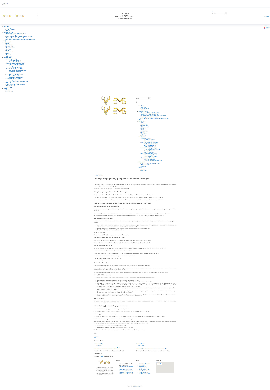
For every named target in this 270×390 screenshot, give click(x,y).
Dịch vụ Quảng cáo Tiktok (15, 67)
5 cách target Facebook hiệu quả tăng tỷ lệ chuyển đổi (107, 348)
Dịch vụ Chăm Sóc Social (15, 61)
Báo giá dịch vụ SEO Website (16, 77)
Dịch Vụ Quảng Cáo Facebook (16, 64)
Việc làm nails (9, 91)
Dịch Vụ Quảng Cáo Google (15, 66)
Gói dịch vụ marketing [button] (11, 59)
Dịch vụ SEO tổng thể (14, 75)
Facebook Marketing (98, 175)
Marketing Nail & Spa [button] (9, 32)
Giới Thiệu (8, 28)
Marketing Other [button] (7, 57)
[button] (264, 26)
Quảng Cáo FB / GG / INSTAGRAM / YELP (16, 33)
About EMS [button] (6, 26)
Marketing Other (142, 136)
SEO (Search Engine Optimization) (149, 153)
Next (95, 337)
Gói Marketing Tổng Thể (15, 60)
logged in (102, 356)
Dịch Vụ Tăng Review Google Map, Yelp (18, 81)
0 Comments (106, 182)
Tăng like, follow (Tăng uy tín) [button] (13, 78)
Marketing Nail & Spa (143, 111)
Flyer (7, 50)
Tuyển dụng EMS (10, 29)
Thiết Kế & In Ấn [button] (7, 42)
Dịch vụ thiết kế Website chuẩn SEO (17, 70)
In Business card (10, 47)
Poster (7, 53)
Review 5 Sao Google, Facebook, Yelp (15, 35)
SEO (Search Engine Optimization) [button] (14, 74)
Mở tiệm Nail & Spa (10, 85)
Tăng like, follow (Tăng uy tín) (147, 157)
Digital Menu (9, 54)
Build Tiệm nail (142, 162)
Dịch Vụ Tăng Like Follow (15, 80)
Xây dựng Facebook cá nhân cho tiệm (15, 38)
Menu (7, 43)
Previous (97, 336)
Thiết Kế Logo (9, 45)
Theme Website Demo (14, 73)
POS (5, 40)
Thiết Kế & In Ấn (142, 121)
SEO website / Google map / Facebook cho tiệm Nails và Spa (20, 39)
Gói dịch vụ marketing (146, 138)
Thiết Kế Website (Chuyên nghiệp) (149, 148)
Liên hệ (8, 30)
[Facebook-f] (253, 3)
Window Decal (9, 46)
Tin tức (8, 90)
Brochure (8, 49)
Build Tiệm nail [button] (7, 83)
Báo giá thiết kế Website (15, 71)
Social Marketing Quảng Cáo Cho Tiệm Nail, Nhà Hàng (19, 36)
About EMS (141, 105)
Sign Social (9, 56)
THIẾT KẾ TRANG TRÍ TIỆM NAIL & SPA (15, 84)
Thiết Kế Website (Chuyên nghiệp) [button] (14, 68)
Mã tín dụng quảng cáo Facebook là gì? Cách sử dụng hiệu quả (151, 348)
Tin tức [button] (5, 88)
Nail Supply (9, 87)
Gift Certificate (9, 52)
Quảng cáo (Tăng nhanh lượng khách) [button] (15, 63)
